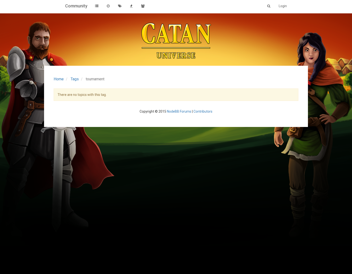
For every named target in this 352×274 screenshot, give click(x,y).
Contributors (202, 111)
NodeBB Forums (179, 111)
